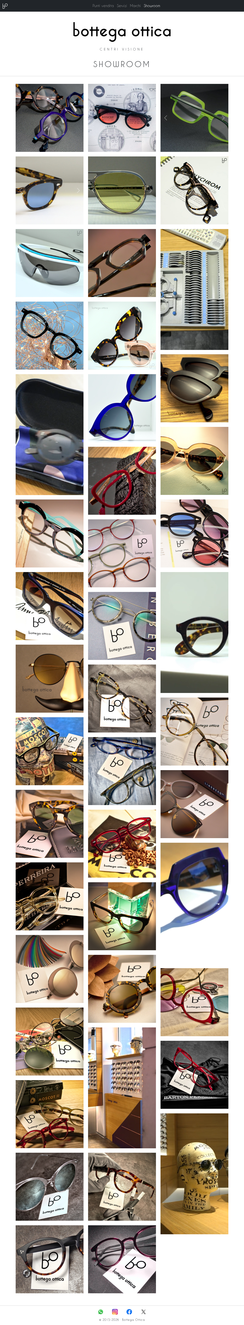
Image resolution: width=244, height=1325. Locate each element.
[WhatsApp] (101, 1311)
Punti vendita (103, 5)
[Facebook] (129, 1311)
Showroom (152, 5)
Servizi (122, 5)
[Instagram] (115, 1311)
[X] (143, 1311)
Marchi (135, 5)
